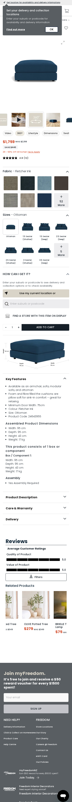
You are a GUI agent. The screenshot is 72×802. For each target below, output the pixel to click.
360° (20, 133)
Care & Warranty (19, 508)
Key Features (16, 379)
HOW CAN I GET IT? (16, 274)
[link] (36, 533)
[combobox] (36, 303)
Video (8, 133)
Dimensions (51, 133)
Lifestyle (33, 133)
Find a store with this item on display (39, 316)
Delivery (12, 519)
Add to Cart (45, 327)
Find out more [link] (15, 29)
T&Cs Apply (34, 151)
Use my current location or (37, 293)
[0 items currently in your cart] (66, 11)
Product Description (21, 497)
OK (52, 29)
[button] (36, 274)
